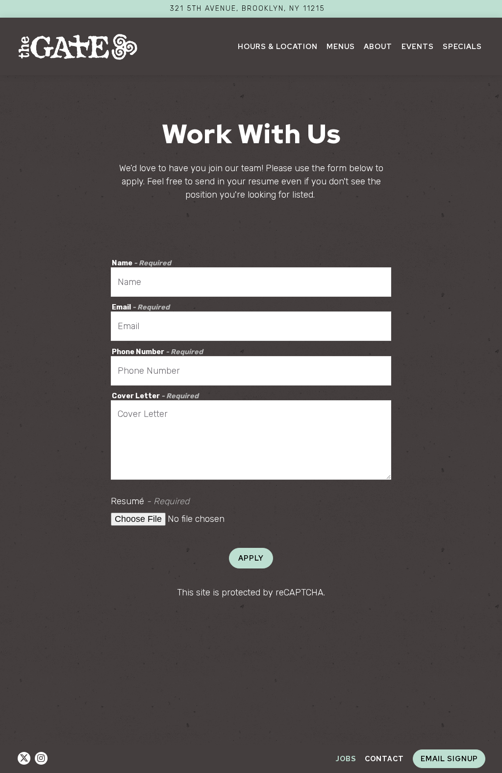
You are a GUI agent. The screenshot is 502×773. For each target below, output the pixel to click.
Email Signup (449, 758)
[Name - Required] (251, 282)
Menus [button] (340, 46)
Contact (384, 758)
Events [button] (418, 46)
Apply (251, 558)
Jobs (346, 758)
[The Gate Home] (78, 46)
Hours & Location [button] (278, 46)
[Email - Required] (251, 326)
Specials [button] (462, 46)
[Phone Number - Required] (251, 371)
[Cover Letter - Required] (251, 440)
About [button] (378, 46)
